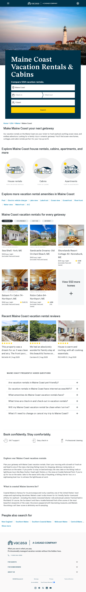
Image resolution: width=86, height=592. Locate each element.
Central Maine (76, 522)
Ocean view (55, 200)
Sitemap (36, 579)
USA (12, 123)
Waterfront (19, 205)
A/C (28, 205)
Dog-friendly (21, 221)
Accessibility (34, 582)
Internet (48, 221)
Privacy (51, 579)
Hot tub (35, 221)
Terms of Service (68, 579)
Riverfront (78, 200)
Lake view (34, 200)
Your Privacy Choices (46, 582)
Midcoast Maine (61, 522)
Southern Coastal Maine (41, 522)
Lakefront (44, 200)
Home (5, 123)
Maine (17, 123)
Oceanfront (67, 200)
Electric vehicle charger (17, 200)
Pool (3, 200)
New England (7, 522)
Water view (8, 205)
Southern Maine (22, 522)
